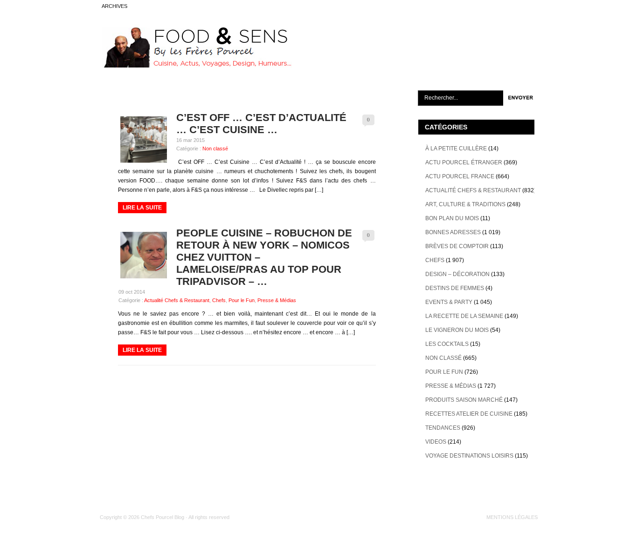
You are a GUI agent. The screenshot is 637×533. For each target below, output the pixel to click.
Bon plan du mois (452, 218)
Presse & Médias (276, 300)
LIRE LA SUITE (142, 207)
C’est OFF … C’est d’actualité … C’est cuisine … (261, 123)
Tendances (442, 428)
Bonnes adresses (453, 232)
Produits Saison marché (464, 400)
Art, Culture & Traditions (465, 204)
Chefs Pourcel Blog (162, 517)
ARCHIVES (114, 6)
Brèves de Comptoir (457, 246)
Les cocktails (447, 344)
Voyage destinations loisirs (469, 455)
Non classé (215, 148)
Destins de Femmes (454, 288)
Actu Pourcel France (459, 176)
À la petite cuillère (456, 148)
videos (435, 442)
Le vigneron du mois (457, 330)
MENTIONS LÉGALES (512, 517)
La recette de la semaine (464, 316)
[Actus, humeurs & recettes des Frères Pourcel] (196, 65)
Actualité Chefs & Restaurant (176, 300)
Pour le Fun (241, 300)
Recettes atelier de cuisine (468, 414)
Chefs (219, 300)
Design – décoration (457, 274)
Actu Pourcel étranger (463, 162)
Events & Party (448, 302)
